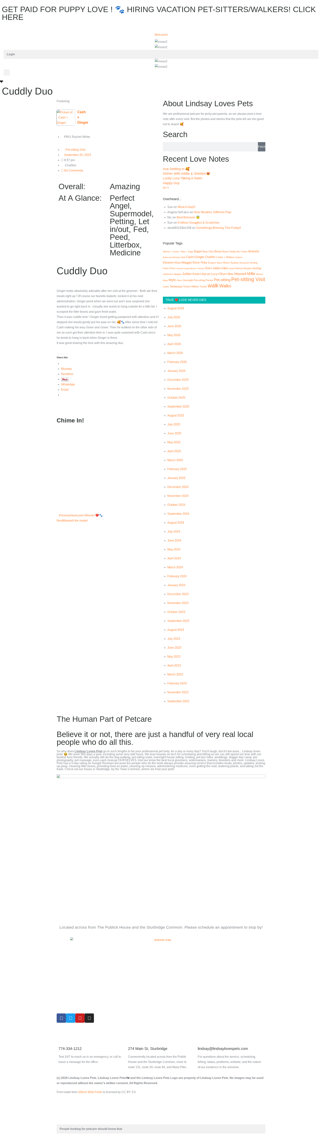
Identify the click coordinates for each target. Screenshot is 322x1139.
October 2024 (176, 504)
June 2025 (174, 433)
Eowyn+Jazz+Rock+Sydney (223, 262)
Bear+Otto (208, 251)
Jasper (177, 274)
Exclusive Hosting (248, 263)
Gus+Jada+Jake (216, 268)
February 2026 (177, 361)
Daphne (238, 257)
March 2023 (175, 674)
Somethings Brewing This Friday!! (218, 227)
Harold (232, 268)
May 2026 (173, 335)
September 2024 (178, 513)
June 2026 (174, 326)
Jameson (168, 274)
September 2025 (178, 406)
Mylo (172, 280)
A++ (166, 188)
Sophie (166, 287)
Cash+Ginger (195, 257)
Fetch (261, 146)
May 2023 (173, 656)
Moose (259, 274)
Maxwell (240, 274)
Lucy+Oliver (219, 273)
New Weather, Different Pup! (212, 212)
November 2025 (178, 388)
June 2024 (174, 540)
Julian (187, 274)
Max (230, 274)
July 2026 (173, 317)
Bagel (198, 251)
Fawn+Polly (169, 268)
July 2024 (173, 531)
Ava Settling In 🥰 (176, 169)
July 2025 (173, 424)
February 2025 (177, 469)
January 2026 (176, 370)
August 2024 (175, 522)
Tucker (203, 286)
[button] (7, 72)
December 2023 (178, 594)
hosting (256, 268)
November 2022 (178, 692)
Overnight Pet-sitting (194, 280)
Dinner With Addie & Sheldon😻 (186, 173)
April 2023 (174, 665)
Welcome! (161, 34)
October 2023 (176, 611)
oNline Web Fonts (90, 1092)
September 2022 (178, 701)
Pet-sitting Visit (75, 149)
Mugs (165, 280)
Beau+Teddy (229, 251)
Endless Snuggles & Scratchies (198, 222)
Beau (218, 251)
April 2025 (174, 451)
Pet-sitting (222, 280)
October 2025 (176, 397)
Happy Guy (171, 183)
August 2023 (175, 629)
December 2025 (178, 379)
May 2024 (173, 549)
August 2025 (175, 415)
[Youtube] (80, 1018)
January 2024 (176, 585)
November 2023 (178, 603)
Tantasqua (176, 286)
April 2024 (174, 558)
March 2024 (175, 567)
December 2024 (178, 486)
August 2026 (175, 308)
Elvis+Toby (200, 262)
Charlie (210, 257)
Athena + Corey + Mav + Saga (178, 251)
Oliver (179, 280)
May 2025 (173, 442)
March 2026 (175, 353)
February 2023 (177, 683)
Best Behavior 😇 (188, 217)
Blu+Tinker (242, 251)
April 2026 (174, 344)
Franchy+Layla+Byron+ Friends (190, 268)
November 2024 (178, 495)
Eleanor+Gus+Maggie (177, 262)
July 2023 (173, 638)
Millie (251, 274)
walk (213, 285)
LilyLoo (205, 274)
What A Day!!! (186, 207)
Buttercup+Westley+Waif (174, 257)
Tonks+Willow (191, 286)
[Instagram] (89, 1018)
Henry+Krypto (243, 268)
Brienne (253, 251)
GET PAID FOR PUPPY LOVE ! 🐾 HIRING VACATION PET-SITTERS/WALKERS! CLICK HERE (159, 13)
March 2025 (175, 460)
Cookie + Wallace (225, 257)
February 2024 (177, 576)
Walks (225, 285)
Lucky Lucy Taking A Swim (182, 178)
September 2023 (178, 620)
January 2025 (176, 478)
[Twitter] (70, 1018)
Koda (196, 273)
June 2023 (174, 647)
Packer (209, 280)
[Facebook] (61, 1018)
